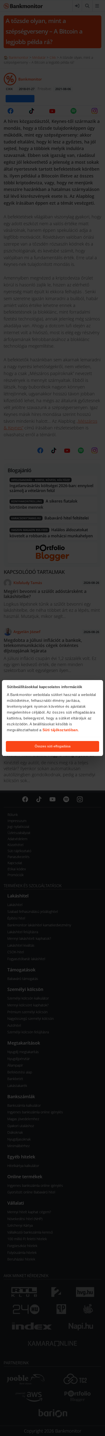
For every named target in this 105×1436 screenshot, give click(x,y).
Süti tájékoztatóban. (60, 730)
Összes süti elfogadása (53, 746)
